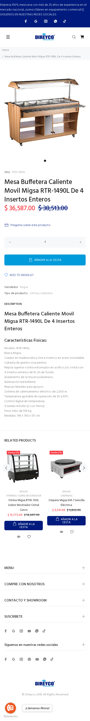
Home (5, 50)
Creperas (67, 496)
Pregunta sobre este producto (30, 225)
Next (84, 468)
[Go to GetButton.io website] (10, 716)
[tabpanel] (45, 112)
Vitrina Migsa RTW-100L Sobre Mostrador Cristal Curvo (23, 505)
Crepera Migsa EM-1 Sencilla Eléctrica (66, 503)
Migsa (24, 287)
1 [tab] (45, 161)
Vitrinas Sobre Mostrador (23, 496)
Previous (6, 468)
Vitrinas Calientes (41, 293)
